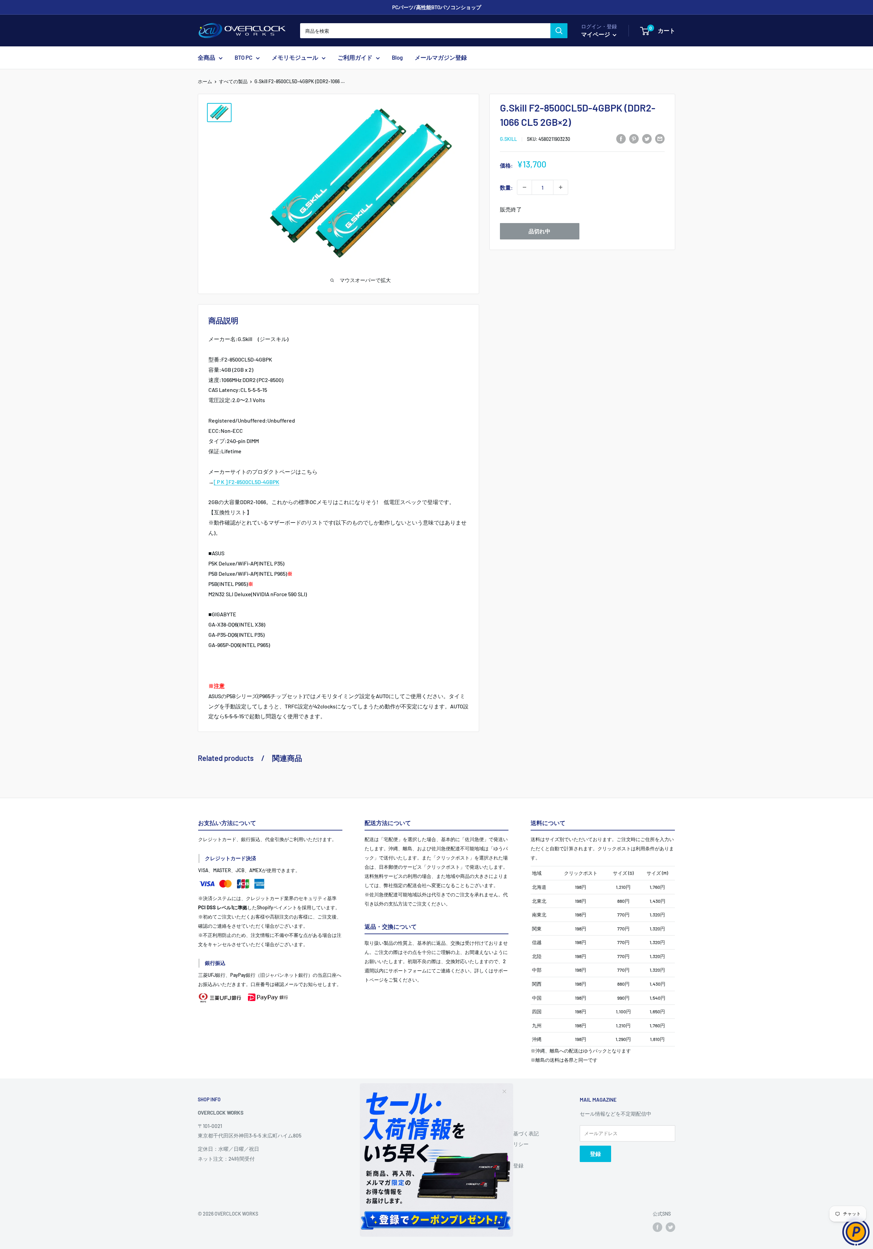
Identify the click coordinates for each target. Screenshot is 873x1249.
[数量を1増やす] (560, 187)
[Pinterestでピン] (634, 138)
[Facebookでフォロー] (657, 1227)
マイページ (596, 34)
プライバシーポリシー (503, 1144)
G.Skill (508, 139)
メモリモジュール (295, 57)
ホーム (205, 81)
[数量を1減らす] (524, 187)
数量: (506, 187)
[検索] (558, 30)
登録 (595, 1153)
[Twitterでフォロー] (670, 1227)
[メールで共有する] (660, 138)
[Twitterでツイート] (647, 138)
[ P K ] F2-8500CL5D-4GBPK (246, 482)
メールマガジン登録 (441, 57)
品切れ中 (539, 231)
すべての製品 (233, 81)
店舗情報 (487, 1123)
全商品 (206, 57)
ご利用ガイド (355, 57)
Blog (397, 57)
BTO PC (243, 57)
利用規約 (487, 1155)
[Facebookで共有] (621, 138)
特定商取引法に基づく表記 (508, 1133)
